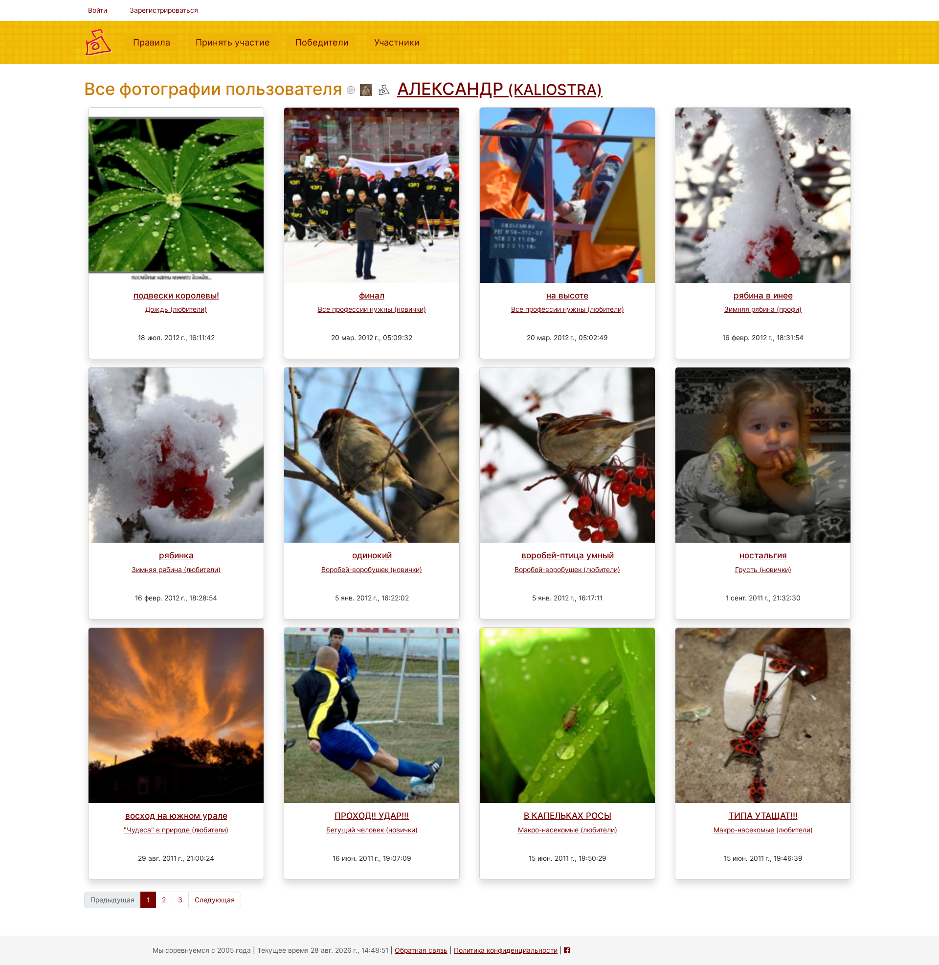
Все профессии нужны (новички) (372, 309)
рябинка (176, 555)
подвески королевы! (176, 295)
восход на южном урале (176, 815)
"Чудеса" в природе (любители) (176, 830)
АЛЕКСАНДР (500, 88)
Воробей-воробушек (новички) (371, 570)
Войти (97, 10)
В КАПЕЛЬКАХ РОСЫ (567, 815)
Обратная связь (421, 950)
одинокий (372, 555)
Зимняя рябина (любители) (176, 570)
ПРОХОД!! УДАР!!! (372, 815)
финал (371, 295)
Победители (326, 41)
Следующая (215, 900)
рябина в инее (763, 295)
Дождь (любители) (176, 309)
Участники (400, 41)
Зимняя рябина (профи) (763, 309)
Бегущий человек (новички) (372, 830)
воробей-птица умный (567, 555)
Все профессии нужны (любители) (567, 309)
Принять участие (237, 41)
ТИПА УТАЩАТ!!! (763, 815)
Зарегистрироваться (164, 10)
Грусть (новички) (763, 570)
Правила (155, 41)
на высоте (567, 295)
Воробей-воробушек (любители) (567, 570)
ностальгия (763, 555)
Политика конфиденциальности (506, 950)
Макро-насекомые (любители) (567, 830)
